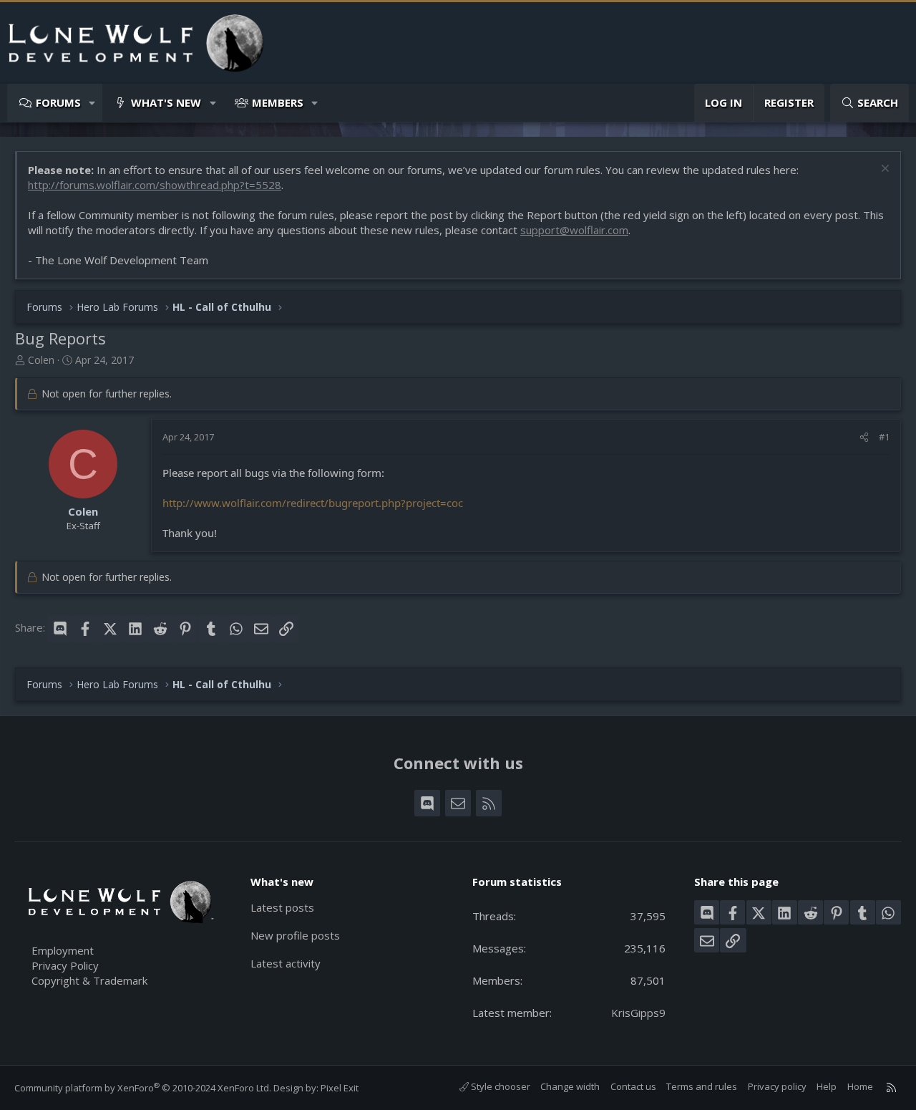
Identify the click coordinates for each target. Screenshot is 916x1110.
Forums (58, 102)
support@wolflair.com (574, 230)
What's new (166, 102)
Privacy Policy (65, 965)
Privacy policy (777, 1086)
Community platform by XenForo (142, 1087)
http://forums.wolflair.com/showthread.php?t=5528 (154, 185)
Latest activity (285, 963)
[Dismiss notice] (883, 170)
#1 (884, 436)
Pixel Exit (340, 1087)
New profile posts (295, 935)
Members (277, 102)
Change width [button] (570, 1086)
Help (827, 1086)
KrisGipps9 (638, 1012)
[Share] (864, 436)
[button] (92, 103)
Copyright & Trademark (89, 980)
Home (860, 1086)
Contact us (633, 1086)
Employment (62, 950)
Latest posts (282, 907)
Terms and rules (701, 1086)
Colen (41, 360)
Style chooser (499, 1086)
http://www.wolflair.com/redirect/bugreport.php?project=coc (312, 503)
